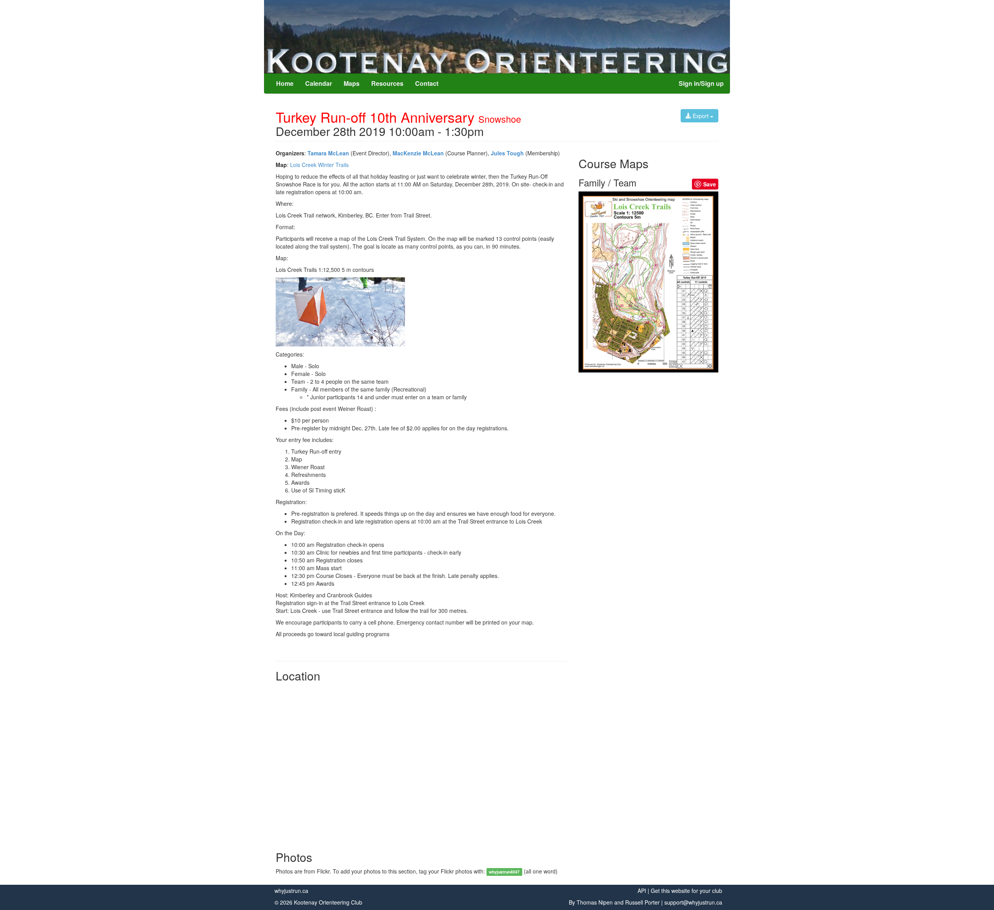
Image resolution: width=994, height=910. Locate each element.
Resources (387, 83)
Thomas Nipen (595, 902)
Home (285, 83)
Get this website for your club (686, 890)
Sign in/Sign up (701, 83)
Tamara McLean (328, 153)
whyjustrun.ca (291, 890)
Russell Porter (642, 902)
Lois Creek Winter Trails (319, 165)
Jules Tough (507, 153)
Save (709, 184)
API (642, 890)
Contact (426, 83)
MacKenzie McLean (418, 153)
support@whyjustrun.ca (693, 902)
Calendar (318, 83)
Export (700, 116)
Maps (352, 83)
